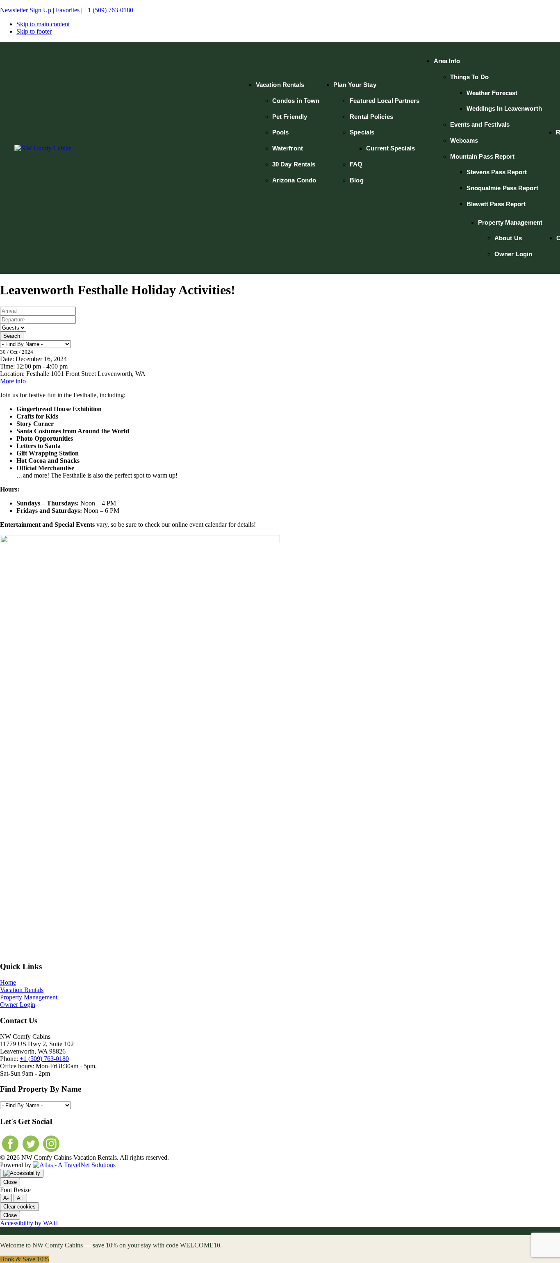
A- (6, 1198)
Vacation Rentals (21, 989)
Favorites (68, 10)
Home (8, 982)
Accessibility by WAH (29, 1223)
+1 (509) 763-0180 (108, 10)
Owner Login (17, 1004)
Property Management (28, 997)
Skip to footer (34, 31)
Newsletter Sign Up (25, 10)
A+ (20, 1198)
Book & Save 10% (24, 1259)
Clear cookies (19, 1207)
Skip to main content (43, 23)
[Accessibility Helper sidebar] (21, 1173)
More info (13, 381)
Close (10, 1182)
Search (11, 336)
